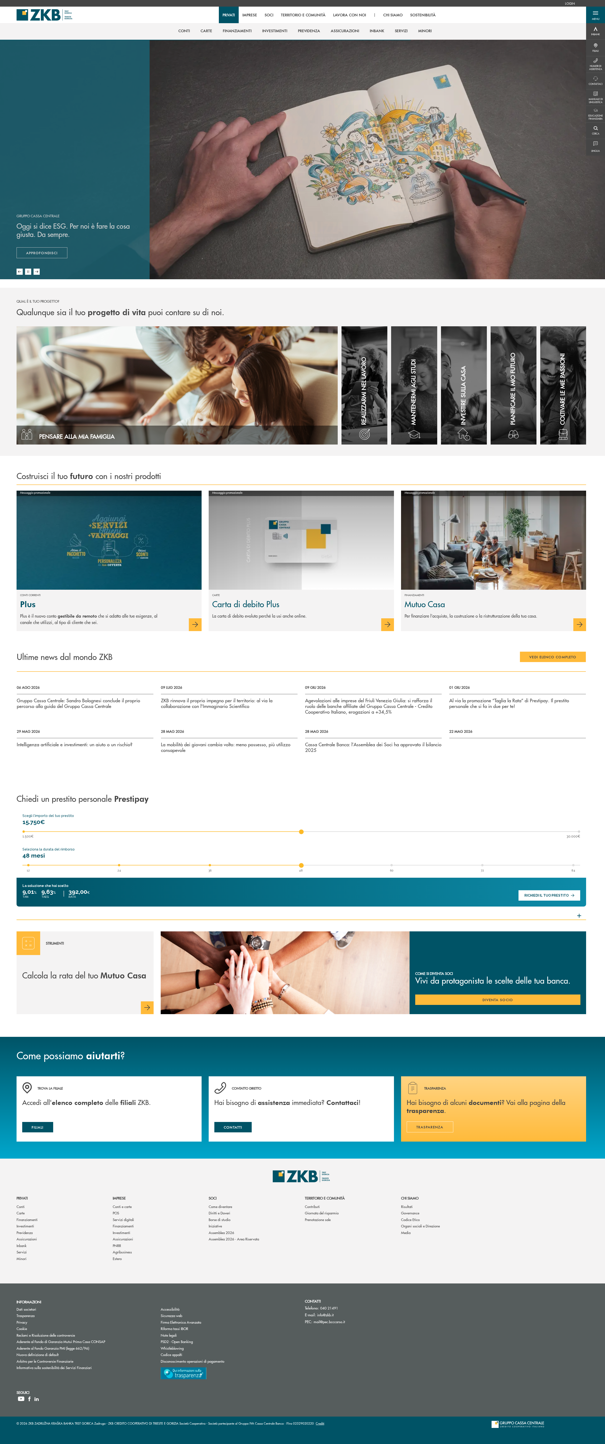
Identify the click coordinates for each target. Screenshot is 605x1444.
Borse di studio (219, 1219)
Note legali (169, 1335)
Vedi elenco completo (552, 656)
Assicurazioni (27, 1238)
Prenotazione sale (318, 1219)
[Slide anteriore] (20, 272)
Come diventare (220, 1206)
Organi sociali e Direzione (420, 1225)
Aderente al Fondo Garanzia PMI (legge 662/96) (53, 1348)
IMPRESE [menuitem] (249, 15)
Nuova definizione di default (38, 1354)
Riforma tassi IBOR (192, 1328)
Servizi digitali (123, 1219)
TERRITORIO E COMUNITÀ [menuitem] (303, 15)
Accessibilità (170, 1309)
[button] (595, 15)
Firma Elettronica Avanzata (181, 1322)
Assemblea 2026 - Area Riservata (234, 1238)
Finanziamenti (27, 1219)
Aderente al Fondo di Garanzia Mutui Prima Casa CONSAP (61, 1341)
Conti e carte (122, 1206)
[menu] (329, 15)
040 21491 (329, 1307)
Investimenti (25, 1225)
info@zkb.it (325, 1314)
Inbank (21, 1245)
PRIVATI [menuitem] (229, 15)
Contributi (312, 1206)
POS (116, 1212)
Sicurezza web (171, 1315)
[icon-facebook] (29, 1398)
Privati (22, 1197)
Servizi (22, 1251)
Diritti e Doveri (219, 1212)
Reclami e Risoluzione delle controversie (46, 1335)
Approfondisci (46, 253)
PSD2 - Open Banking (195, 1341)
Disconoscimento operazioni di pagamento (192, 1361)
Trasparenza (26, 1315)
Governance (410, 1212)
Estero (117, 1258)
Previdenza (25, 1232)
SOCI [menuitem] (269, 15)
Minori (21, 1258)
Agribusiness (122, 1251)
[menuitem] (570, 3)
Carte (21, 1212)
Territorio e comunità (325, 1197)
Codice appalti (189, 1354)
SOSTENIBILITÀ (423, 15)
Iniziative (215, 1225)
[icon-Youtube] (21, 1398)
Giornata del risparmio (322, 1212)
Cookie (22, 1328)
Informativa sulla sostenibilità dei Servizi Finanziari (54, 1367)
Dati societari (26, 1309)
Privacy (22, 1322)
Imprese (119, 1197)
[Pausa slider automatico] (28, 272)
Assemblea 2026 (221, 1232)
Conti (21, 1206)
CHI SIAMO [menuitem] (393, 15)
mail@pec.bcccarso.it (329, 1321)
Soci (212, 1197)
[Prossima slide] (37, 272)
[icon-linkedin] (36, 1398)
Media (406, 1232)
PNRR (117, 1245)
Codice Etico (410, 1219)
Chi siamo (410, 1197)
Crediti (320, 1423)
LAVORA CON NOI (349, 15)
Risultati (407, 1206)
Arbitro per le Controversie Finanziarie (63, 1361)
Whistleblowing (172, 1348)
